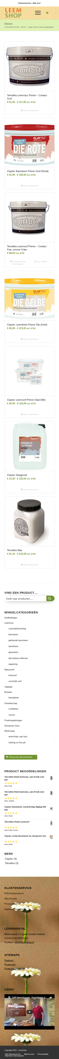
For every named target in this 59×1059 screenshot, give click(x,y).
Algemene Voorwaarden (15, 909)
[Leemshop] (24, 12)
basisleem (13, 634)
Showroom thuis (12, 726)
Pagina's (9, 960)
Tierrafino (10, 863)
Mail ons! (37, 3)
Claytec (9, 858)
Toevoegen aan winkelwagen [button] (18, 263)
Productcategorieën (14, 968)
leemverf (13, 675)
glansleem (13, 652)
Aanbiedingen (10, 617)
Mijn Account (10, 898)
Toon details (41, 262)
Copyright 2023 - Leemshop (15, 1050)
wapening (13, 664)
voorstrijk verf (15, 681)
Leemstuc (9, 623)
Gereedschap (10, 703)
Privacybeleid (10, 904)
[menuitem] (37, 12)
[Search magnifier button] (50, 598)
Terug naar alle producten (20, 757)
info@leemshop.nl (24, 942)
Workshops (9, 731)
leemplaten (14, 697)
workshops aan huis (18, 736)
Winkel (8, 23)
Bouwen (8, 692)
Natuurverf (9, 669)
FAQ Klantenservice (13, 893)
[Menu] (36, 12)
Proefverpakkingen (13, 720)
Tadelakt (8, 687)
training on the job (17, 742)
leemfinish (13, 646)
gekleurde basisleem (18, 640)
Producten (9, 964)
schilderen (13, 709)
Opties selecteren (30, 110)
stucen (12, 715)
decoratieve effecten (18, 658)
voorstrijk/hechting (17, 628)
